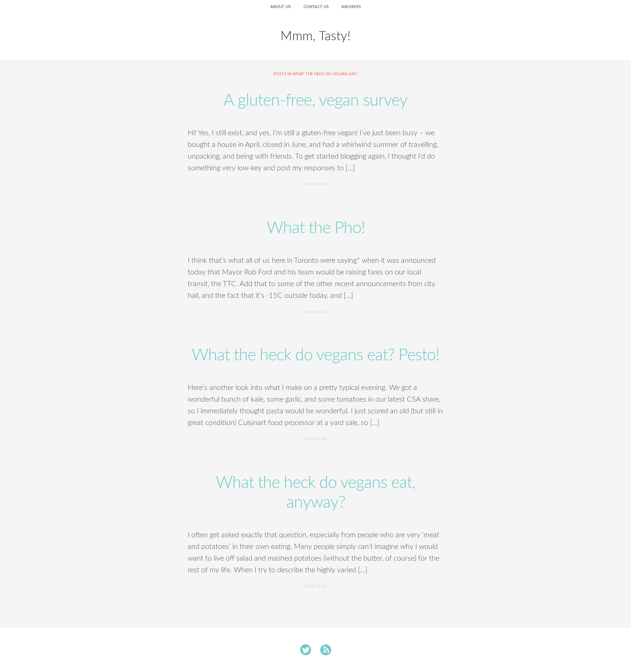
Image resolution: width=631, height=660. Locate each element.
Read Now (315, 184)
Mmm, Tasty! (315, 36)
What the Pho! (316, 228)
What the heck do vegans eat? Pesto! (315, 355)
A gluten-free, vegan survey (315, 100)
